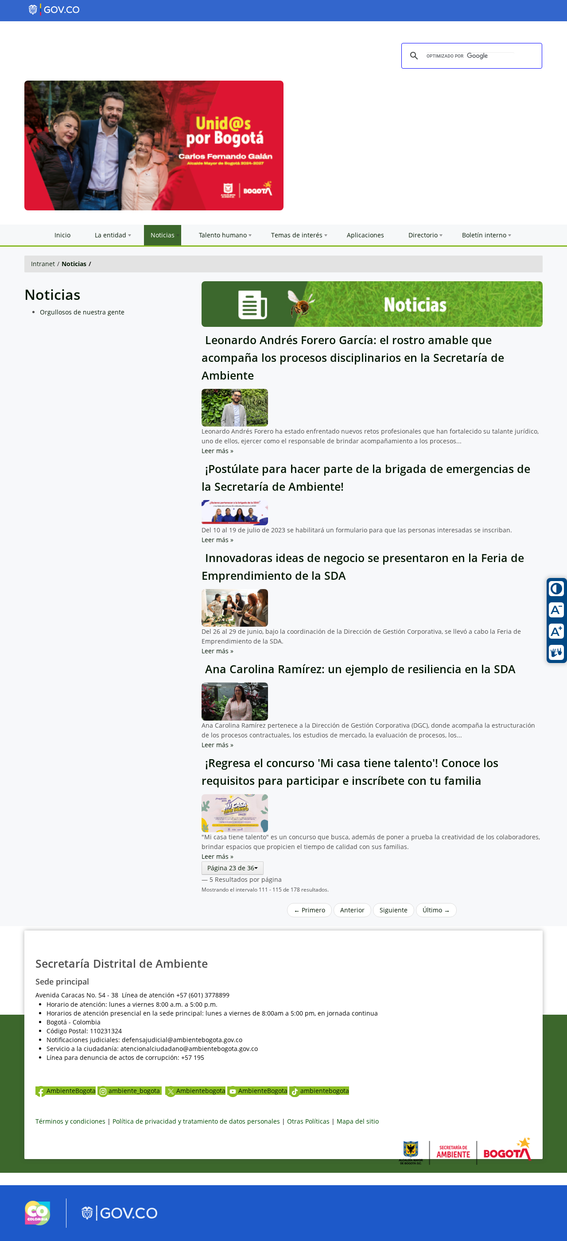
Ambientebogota (200, 1090)
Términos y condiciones (70, 1121)
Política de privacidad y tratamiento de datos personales (196, 1121)
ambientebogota (324, 1090)
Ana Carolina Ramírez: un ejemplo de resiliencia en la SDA (359, 669)
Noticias (74, 264)
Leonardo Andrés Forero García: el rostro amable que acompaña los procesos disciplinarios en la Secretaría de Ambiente (353, 358)
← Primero (309, 910)
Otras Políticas (308, 1121)
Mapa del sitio (358, 1121)
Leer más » (217, 450)
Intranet (43, 264)
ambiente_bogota (135, 1090)
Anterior (352, 910)
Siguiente (394, 910)
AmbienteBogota (71, 1090)
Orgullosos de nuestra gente (82, 312)
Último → (436, 910)
